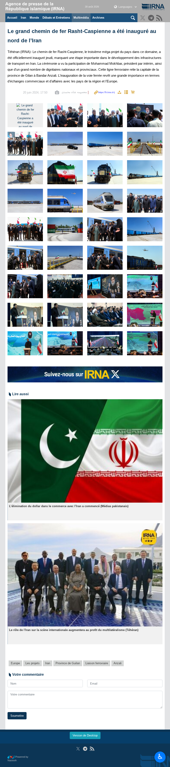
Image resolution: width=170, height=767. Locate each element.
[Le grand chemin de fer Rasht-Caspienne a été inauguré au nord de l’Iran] (25, 115)
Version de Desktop (85, 735)
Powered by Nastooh (18, 758)
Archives (98, 17)
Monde (34, 17)
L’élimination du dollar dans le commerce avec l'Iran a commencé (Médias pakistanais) (68, 506)
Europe (15, 663)
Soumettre (17, 715)
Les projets (32, 663)
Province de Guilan (68, 663)
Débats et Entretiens (56, 17)
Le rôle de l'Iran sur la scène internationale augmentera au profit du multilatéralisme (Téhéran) (73, 630)
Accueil (12, 17)
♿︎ (160, 757)
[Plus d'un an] (85, 451)
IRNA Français (40, 6)
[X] (143, 18)
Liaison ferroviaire (96, 663)
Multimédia (81, 17)
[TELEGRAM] (151, 18)
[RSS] (160, 18)
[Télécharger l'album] (119, 92)
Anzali (118, 663)
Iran (23, 17)
